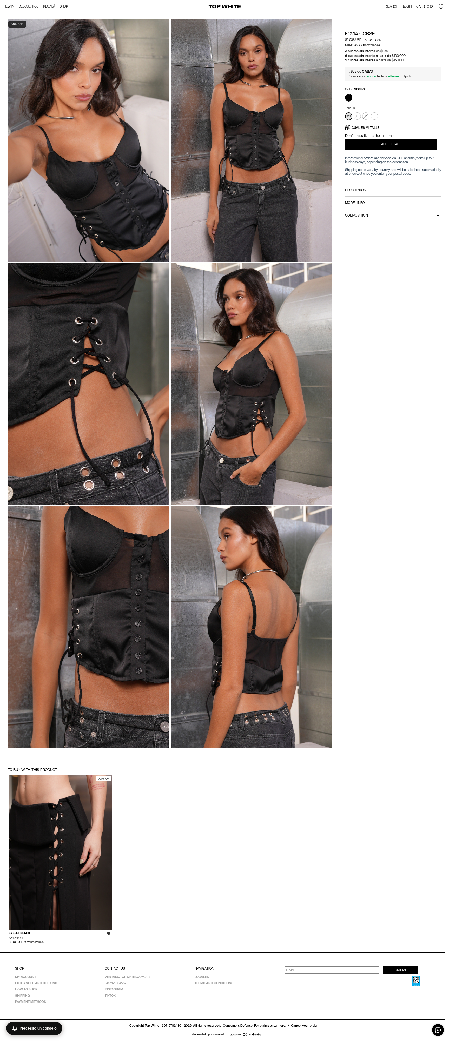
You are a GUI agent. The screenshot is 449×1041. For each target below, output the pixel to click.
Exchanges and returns (36, 983)
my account (25, 977)
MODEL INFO (392, 203)
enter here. (278, 1025)
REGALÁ (49, 6)
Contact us (115, 968)
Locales (202, 977)
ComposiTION (392, 215)
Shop (19, 968)
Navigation (204, 968)
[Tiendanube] (245, 1035)
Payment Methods (30, 1002)
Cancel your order (304, 1025)
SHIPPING (22, 995)
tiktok (110, 995)
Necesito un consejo (38, 1028)
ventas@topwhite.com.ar (127, 977)
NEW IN (9, 6)
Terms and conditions (214, 983)
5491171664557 (115, 983)
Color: (355, 89)
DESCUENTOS (28, 6)
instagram (114, 989)
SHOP (64, 6)
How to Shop (26, 989)
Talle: (350, 108)
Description (392, 190)
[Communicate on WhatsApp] (438, 1030)
